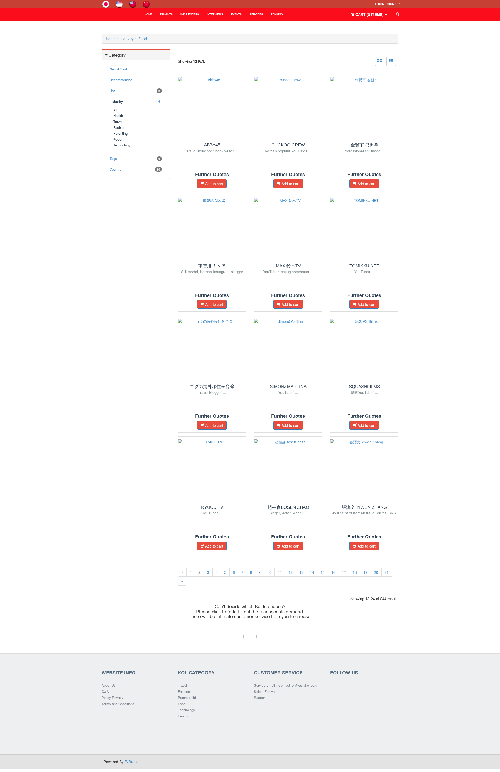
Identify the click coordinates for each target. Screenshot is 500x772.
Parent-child (187, 697)
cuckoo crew (288, 145)
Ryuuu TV (212, 507)
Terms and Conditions (118, 704)
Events (236, 14)
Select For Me (264, 691)
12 (291, 572)
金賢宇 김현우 (364, 145)
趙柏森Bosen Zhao (288, 507)
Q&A (105, 691)
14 (312, 572)
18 (355, 572)
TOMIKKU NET (364, 265)
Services (256, 14)
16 (333, 572)
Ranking (277, 14)
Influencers (189, 14)
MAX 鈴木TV (288, 265)
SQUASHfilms (364, 386)
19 (365, 572)
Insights (166, 14)
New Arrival (118, 69)
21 (387, 572)
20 (376, 572)
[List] (391, 61)
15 (323, 572)
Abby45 (212, 145)
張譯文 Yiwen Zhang (364, 507)
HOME (148, 14)
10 (269, 572)
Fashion (184, 691)
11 (280, 572)
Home (111, 38)
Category (117, 55)
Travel (117, 121)
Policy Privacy (112, 697)
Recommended (121, 79)
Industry (127, 38)
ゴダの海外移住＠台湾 (212, 386)
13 (301, 572)
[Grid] (379, 61)
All (115, 109)
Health (118, 115)
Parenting (120, 133)
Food (142, 38)
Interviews (215, 14)
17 (344, 572)
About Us (109, 685)
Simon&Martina (288, 386)
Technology (121, 145)
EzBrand (131, 761)
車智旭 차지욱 (212, 265)
